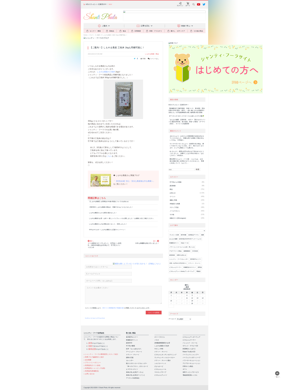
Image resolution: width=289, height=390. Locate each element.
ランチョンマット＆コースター (164, 357)
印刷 (144, 58)
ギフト (185, 369)
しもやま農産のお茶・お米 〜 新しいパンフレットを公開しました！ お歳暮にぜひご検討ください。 (122, 218)
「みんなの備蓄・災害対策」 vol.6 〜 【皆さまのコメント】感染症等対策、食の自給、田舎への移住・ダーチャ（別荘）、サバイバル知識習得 (187, 122)
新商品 (200, 267)
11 (187, 298)
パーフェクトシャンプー (191, 354)
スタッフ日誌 (174, 207)
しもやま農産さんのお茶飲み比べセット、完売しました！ (108, 224)
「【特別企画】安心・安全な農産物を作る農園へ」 (134, 181)
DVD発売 (195, 251)
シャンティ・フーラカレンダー (178, 259)
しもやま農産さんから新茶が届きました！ (103, 213)
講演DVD (129, 343)
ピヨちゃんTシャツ (160, 375)
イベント (173, 196)
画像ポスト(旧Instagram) (178, 218)
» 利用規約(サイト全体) (92, 365)
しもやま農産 (149, 54)
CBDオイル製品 (188, 366)
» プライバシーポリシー (92, 362)
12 (192, 298)
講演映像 (173, 186)
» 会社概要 (87, 360)
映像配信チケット (132, 340)
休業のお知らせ (181, 255)
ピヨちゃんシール (160, 369)
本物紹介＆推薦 (175, 204)
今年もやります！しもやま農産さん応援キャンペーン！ (107, 229)
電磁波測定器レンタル (190, 375)
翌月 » (187, 285)
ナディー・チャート (194, 263)
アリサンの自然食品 (132, 378)
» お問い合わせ (89, 374)
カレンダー (129, 360)
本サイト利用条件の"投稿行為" (113, 308)
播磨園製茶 (187, 251)
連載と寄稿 (173, 200)
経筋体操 (172, 255)
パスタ (156, 340)
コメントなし (154, 58)
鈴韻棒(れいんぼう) (189, 349)
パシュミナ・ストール (190, 343)
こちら (109, 156)
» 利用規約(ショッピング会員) (94, 368)
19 (192, 301)
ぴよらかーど (158, 366)
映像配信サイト (174, 243)
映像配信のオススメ (190, 267)
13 (197, 298)
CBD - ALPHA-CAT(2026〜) (177, 263)
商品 (157, 54)
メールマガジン (175, 211)
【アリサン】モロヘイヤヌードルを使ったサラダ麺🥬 (186, 116)
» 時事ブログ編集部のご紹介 (94, 357)
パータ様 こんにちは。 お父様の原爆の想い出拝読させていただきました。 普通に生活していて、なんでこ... (187, 161)
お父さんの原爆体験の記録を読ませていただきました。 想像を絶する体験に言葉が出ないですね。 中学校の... (187, 138)
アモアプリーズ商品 (175, 251)
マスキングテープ (160, 372)
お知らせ (173, 193)
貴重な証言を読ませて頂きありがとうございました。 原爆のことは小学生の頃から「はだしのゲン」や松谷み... (187, 153)
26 (192, 303)
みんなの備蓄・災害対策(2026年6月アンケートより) (185, 239)
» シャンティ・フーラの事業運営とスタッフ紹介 (101, 354)
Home (85, 35)
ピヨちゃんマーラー (175, 267)
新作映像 (183, 235)
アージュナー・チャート (134, 352)
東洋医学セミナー (195, 259)
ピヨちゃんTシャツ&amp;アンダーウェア (181, 271)
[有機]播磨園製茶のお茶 (162, 343)
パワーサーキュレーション (191, 360)
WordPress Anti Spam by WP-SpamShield (95, 318)
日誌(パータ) (185, 243)
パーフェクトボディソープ (191, 357)
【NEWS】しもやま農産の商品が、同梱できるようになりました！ (111, 207)
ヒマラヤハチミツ (132, 369)
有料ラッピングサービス (191, 372)
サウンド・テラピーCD (190, 346)
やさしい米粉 (158, 349)
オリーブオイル (159, 337)
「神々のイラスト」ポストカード (137, 366)
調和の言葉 (129, 357)
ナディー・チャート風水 (162, 360)
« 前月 (187, 287)
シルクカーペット (160, 363)
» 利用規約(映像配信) (91, 371)
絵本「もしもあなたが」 (134, 349)
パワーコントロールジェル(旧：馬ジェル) (182, 247)
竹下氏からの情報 (175, 182)
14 (202, 298)
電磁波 (198, 271)
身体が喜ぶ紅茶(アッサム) (134, 372)
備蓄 (202, 235)
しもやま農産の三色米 (106, 72)
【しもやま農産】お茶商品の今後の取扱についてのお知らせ (109, 201)
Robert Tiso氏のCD (189, 352)
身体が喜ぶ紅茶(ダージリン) (135, 375)
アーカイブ (172, 319)
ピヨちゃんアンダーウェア (191, 337)
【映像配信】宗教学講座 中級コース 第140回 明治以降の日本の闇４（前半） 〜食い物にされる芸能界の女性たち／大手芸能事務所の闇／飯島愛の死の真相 (187, 110)
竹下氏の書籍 (130, 346)
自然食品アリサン (193, 235)
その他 (172, 214)
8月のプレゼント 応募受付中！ (97, 4)
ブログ (91, 35)
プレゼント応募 (174, 235)
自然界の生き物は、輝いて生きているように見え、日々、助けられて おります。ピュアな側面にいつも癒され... (187, 146)
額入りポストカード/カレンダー (136, 363)
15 (171, 301)
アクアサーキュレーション (191, 363)
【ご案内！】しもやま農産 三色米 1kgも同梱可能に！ (111, 35)
